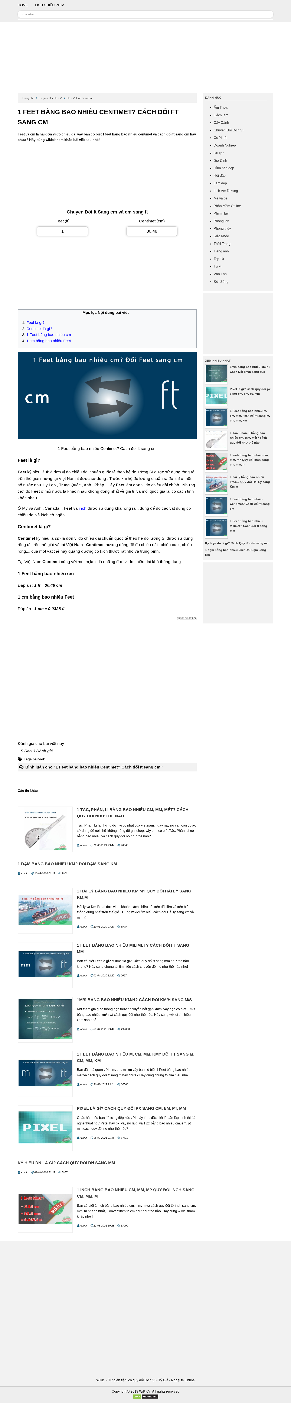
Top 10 (219, 259)
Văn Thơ (220, 274)
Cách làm (221, 115)
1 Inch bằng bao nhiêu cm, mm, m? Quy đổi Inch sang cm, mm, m (249, 459)
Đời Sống (221, 281)
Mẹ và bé (221, 198)
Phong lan (221, 221)
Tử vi (218, 266)
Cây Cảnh (221, 122)
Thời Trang (222, 244)
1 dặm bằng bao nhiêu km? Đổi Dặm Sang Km (67, 864)
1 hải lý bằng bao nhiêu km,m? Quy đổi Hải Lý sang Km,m (250, 481)
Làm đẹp (220, 183)
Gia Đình (220, 160)
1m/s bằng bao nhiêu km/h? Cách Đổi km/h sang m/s (134, 999)
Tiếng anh (221, 251)
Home (23, 5)
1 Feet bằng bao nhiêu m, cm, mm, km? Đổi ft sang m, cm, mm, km (250, 415)
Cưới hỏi (220, 137)
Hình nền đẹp (224, 168)
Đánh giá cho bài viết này (41, 743)
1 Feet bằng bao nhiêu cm (48, 335)
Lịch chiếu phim (49, 5)
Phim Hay (221, 213)
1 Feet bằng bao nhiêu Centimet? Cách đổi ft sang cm (250, 503)
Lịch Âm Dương (226, 191)
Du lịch (219, 153)
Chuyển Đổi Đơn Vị (50, 98)
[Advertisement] (145, 59)
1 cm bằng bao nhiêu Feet (48, 341)
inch (83, 508)
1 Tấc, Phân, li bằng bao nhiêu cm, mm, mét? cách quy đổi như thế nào (248, 437)
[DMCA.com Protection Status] (145, 1398)
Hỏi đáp (220, 175)
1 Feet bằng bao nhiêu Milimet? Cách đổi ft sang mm (248, 525)
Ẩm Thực (221, 107)
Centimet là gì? (39, 329)
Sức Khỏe (221, 236)
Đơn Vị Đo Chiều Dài (79, 98)
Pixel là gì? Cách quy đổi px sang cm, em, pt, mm (131, 1108)
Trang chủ (28, 98)
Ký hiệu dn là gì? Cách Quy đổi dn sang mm (66, 1163)
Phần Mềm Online (227, 206)
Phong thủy (222, 228)
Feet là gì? (35, 322)
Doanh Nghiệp (225, 145)
